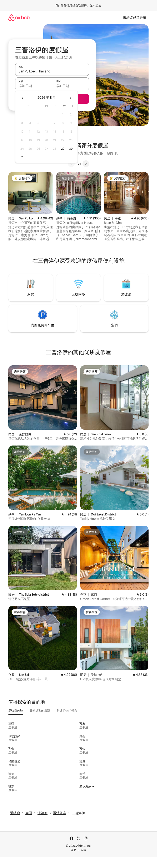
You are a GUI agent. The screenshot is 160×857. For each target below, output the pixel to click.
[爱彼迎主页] (19, 17)
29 (62, 149)
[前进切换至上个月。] (22, 97)
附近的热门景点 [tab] (67, 711)
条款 (83, 850)
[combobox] (52, 71)
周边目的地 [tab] (15, 711)
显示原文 (95, 5)
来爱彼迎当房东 (134, 17)
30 (71, 149)
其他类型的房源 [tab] (40, 711)
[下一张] (85, 163)
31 (22, 157)
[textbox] (34, 85)
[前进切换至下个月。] (70, 97)
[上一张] (71, 163)
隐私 (73, 850)
